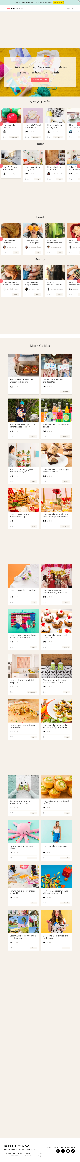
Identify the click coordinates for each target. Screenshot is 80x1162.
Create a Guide (40, 80)
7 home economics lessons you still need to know (55, 681)
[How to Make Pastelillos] (11, 230)
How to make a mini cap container (10, 126)
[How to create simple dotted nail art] (33, 272)
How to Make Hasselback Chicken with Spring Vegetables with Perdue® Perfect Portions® (21, 383)
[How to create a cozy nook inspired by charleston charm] (33, 157)
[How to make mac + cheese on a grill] (23, 876)
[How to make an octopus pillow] (23, 831)
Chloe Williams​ (36, 247)
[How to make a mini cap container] (11, 115)
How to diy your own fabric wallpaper (22, 681)
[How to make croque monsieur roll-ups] (23, 500)
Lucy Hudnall (57, 247)
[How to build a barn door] (55, 157)
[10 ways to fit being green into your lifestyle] (23, 455)
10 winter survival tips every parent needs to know (22, 425)
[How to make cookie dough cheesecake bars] (56, 455)
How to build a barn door (54, 168)
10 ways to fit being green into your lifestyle (21, 470)
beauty (15, 294)
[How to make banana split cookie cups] (56, 621)
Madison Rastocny (58, 289)
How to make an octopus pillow (21, 847)
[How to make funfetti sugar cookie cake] (23, 711)
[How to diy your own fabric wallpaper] (23, 666)
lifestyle (33, 436)
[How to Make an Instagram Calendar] (55, 115)
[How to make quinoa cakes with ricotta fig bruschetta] (56, 711)
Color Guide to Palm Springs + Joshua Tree (23, 937)
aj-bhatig (12, 174)
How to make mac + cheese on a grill (22, 892)
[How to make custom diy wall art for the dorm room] (23, 621)
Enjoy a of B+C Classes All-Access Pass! (34, 2)
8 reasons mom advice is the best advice (56, 937)
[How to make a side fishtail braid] (11, 272)
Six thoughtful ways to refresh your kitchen (20, 802)
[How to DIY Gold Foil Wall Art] (33, 115)
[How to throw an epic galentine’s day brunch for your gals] (56, 576)
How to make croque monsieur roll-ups (19, 515)
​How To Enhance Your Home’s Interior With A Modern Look (11, 168)
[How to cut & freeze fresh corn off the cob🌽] (55, 230)
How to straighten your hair (54, 283)
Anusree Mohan (36, 289)
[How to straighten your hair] (55, 272)
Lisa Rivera (12, 247)
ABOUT (21, 1149)
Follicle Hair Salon (14, 289)
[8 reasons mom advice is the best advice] (56, 921)
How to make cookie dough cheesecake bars (56, 470)
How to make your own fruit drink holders (56, 425)
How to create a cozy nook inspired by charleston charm (32, 168)
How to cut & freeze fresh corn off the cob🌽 (55, 241)
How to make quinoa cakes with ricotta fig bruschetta (55, 726)
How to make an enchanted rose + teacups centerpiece (56, 515)
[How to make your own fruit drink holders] (56, 410)
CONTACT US (31, 1149)
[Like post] (3, 137)
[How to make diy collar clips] (23, 576)
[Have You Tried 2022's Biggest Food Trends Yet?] (33, 230)
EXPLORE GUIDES (10, 1149)
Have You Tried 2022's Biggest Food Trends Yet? (33, 241)
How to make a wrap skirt (55, 846)
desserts (66, 481)
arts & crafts (14, 137)
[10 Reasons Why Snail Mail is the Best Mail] (56, 365)
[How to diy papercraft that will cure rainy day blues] (56, 876)
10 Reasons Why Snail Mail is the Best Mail (56, 380)
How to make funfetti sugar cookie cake (23, 726)
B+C (32, 132)
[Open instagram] (58, 1151)
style (33, 602)
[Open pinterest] (68, 1151)
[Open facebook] (63, 1151)
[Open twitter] (73, 1151)
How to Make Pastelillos (9, 241)
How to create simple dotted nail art (31, 283)
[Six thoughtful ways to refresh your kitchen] (23, 786)
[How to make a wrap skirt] (56, 831)
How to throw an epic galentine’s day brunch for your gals (55, 592)
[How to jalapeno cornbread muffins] (56, 786)
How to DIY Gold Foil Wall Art (33, 126)
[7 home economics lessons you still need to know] (56, 666)
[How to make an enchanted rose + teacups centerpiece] (56, 500)
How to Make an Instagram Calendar (54, 126)
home (37, 179)
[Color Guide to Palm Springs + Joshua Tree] (23, 921)
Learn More (58, 2)
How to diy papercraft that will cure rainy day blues (55, 892)
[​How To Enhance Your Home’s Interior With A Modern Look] (11, 157)
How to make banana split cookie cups (55, 636)
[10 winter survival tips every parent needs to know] (23, 410)
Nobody (55, 132)
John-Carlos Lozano (58, 174)
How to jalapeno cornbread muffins (56, 802)
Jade (10, 132)
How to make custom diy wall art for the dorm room (23, 636)
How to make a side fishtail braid (11, 283)
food (15, 252)
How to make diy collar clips (23, 590)
